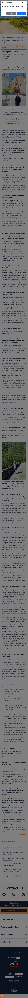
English (11, 13)
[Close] (26, 3)
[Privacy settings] (2, 995)
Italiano (21, 13)
